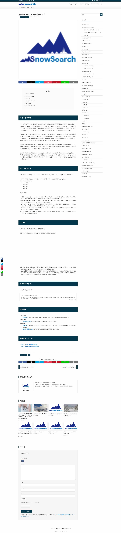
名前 (22, 482)
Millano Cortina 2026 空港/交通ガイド (92, 32)
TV (84, 79)
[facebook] (92, 1)
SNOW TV (86, 60)
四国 (85, 104)
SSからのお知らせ (88, 76)
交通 (85, 173)
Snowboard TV (87, 71)
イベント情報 (87, 82)
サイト (22, 493)
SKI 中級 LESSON (88, 65)
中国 (85, 94)
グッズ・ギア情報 (88, 85)
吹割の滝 (25, 325)
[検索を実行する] (101, 14)
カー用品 (86, 157)
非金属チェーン (88, 159)
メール (22, 488)
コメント (23, 464)
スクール (86, 145)
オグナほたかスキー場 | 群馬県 (29, 295)
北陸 (85, 102)
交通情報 (86, 54)
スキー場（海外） (88, 126)
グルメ (85, 88)
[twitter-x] (94, 1)
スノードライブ (87, 154)
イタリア (86, 131)
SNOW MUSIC (87, 57)
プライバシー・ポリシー (55, 528)
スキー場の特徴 (30, 93)
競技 (86, 35)
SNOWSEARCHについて (66, 528)
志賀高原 (86, 118)
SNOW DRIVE (87, 52)
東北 (85, 107)
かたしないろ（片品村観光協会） (29, 344)
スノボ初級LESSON (89, 74)
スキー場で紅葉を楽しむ (89, 142)
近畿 (85, 121)
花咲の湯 (25, 317)
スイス (85, 137)
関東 (85, 123)
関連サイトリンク (30, 105)
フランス (86, 140)
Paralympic (86, 40)
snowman (26, 390)
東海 (85, 110)
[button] (22, 82)
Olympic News (87, 37)
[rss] (100, 1)
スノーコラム (87, 148)
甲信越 (86, 112)
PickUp (85, 46)
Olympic (86, 24)
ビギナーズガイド (88, 165)
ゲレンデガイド (30, 96)
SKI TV (85, 63)
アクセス (28, 98)
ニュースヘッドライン (88, 162)
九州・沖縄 (86, 96)
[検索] (102, 1)
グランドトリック (88, 68)
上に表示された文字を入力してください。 (30, 502)
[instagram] (96, 1)
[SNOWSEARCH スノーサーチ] (27, 4)
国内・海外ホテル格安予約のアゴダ (30, 346)
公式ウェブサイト (30, 100)
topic (85, 49)
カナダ (85, 134)
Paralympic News (87, 43)
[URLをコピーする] (73, 82)
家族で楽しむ (87, 176)
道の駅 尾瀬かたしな (28, 329)
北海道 (85, 99)
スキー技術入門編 (87, 168)
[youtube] (98, 1)
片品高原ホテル (27, 321)
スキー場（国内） (88, 91)
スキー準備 (86, 171)
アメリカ (86, 129)
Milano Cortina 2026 (88, 27)
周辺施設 (28, 103)
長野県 (86, 115)
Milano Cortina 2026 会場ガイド (91, 29)
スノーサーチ (87, 151)
